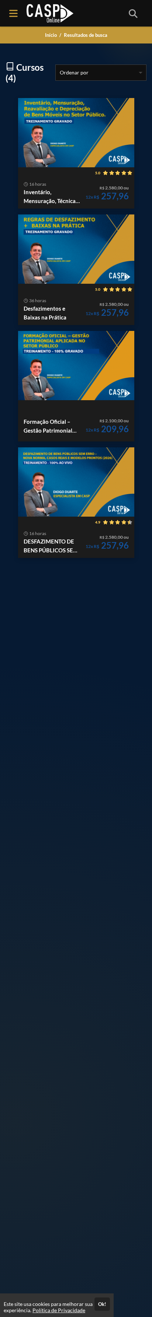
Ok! (102, 1304)
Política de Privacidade (58, 1310)
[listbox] (100, 72)
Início (51, 35)
